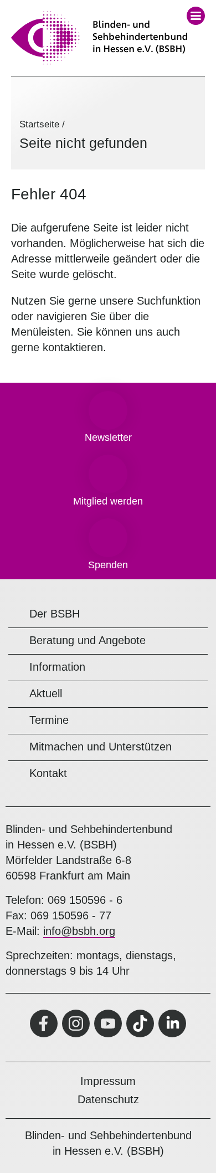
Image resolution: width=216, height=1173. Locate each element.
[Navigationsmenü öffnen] (196, 16)
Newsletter (108, 437)
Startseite (39, 124)
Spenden (108, 564)
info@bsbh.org (79, 931)
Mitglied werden (108, 501)
